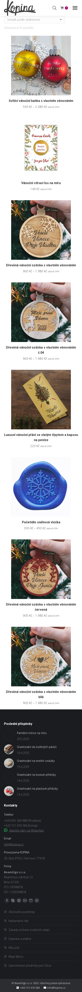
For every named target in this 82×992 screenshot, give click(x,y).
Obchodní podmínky (22, 912)
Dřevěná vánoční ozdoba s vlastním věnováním (41, 265)
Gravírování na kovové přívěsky (36, 775)
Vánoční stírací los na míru (41, 183)
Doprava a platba (20, 939)
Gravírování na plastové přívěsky (37, 788)
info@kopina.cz (13, 844)
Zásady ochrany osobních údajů (29, 930)
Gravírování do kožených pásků (37, 747)
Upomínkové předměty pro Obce (30, 965)
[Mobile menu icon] (75, 8)
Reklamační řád (18, 921)
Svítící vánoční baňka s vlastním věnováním (41, 101)
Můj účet (14, 947)
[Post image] (9, 735)
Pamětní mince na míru (32, 733)
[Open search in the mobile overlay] (55, 8)
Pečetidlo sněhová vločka (41, 522)
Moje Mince (16, 956)
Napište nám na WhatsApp (26, 830)
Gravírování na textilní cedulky (36, 761)
